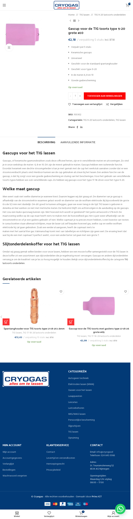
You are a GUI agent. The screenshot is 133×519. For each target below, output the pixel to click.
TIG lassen (84, 15)
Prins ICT (97, 497)
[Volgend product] (79, 21)
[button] (6, 34)
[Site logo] (66, 5)
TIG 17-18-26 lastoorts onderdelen (39, 333)
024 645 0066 (108, 455)
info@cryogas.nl (104, 452)
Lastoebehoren (76, 408)
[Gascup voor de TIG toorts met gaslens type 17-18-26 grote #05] (98, 306)
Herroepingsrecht (55, 464)
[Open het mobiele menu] (4, 5)
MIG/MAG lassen (77, 414)
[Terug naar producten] (74, 21)
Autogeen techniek (78, 378)
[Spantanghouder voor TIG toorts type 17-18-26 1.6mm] (34, 306)
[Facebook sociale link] (77, 127)
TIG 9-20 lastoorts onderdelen (110, 15)
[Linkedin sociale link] (81, 127)
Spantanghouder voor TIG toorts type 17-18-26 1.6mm (34, 328)
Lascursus (72, 402)
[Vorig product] (70, 21)
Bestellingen (9, 470)
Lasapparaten (75, 396)
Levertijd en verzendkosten (60, 458)
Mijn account (9, 452)
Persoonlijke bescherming (81, 420)
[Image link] (26, 379)
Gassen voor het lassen (80, 390)
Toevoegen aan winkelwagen (104, 96)
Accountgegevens (12, 458)
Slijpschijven (74, 426)
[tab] (46, 141)
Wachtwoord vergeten (15, 476)
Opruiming (73, 438)
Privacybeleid (53, 470)
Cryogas (38, 497)
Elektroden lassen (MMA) (81, 384)
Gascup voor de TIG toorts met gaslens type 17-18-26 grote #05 (99, 330)
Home (71, 15)
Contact (50, 452)
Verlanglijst (8, 464)
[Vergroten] (9, 47)
